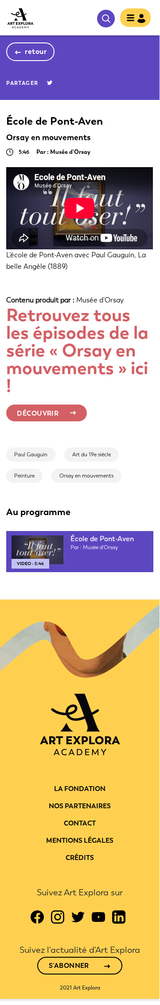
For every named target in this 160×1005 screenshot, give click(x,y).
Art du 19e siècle (91, 454)
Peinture (24, 476)
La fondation (79, 789)
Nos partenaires (80, 806)
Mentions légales (79, 841)
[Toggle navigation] (133, 19)
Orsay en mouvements (86, 476)
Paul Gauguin (30, 454)
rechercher (106, 18)
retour (36, 51)
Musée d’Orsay (100, 300)
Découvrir (38, 413)
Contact (80, 823)
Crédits (80, 858)
